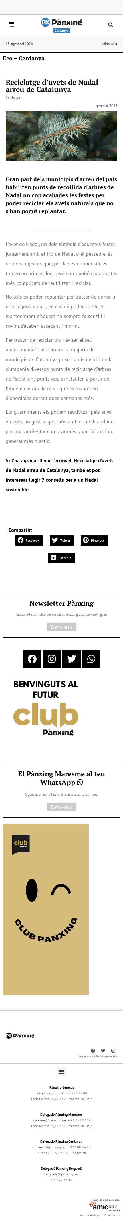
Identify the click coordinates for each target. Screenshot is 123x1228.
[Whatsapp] (91, 659)
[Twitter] (71, 659)
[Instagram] (52, 659)
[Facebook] (32, 659)
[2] (46, 909)
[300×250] (46, 709)
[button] (111, 25)
